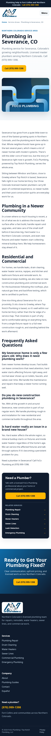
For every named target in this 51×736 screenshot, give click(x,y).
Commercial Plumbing (13, 657)
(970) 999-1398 (11, 707)
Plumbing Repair (25, 509)
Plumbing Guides (10, 682)
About (5, 678)
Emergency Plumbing (25, 533)
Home (4, 22)
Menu (44, 13)
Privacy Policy (42, 731)
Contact (6, 686)
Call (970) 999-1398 (30, 5)
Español (6, 691)
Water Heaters (25, 519)
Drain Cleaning (25, 514)
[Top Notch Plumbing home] (9, 13)
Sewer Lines (25, 523)
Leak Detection (25, 528)
